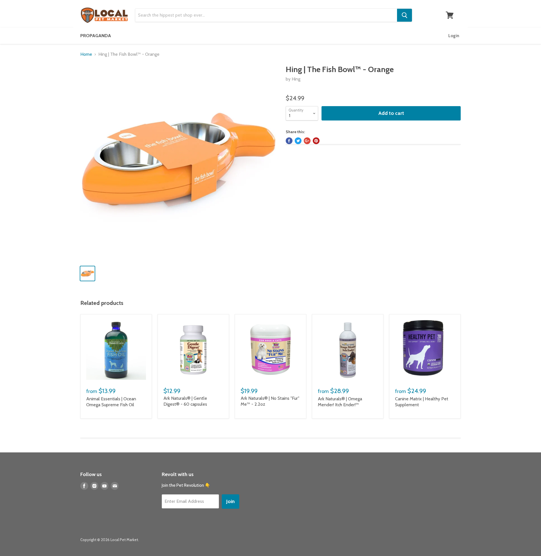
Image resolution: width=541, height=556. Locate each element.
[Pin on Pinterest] (316, 140)
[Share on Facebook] (289, 140)
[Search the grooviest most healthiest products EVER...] (404, 15)
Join (230, 501)
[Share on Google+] (307, 140)
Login (453, 35)
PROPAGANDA (95, 35)
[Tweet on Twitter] (298, 140)
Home (86, 54)
